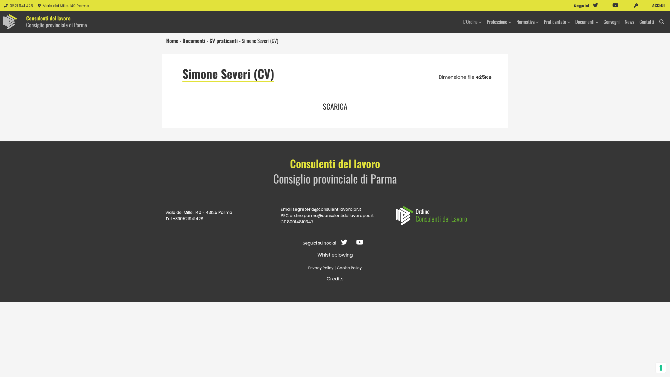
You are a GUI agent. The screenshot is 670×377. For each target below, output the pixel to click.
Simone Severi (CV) (228, 73)
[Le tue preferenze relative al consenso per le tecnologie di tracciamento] (661, 368)
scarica (335, 106)
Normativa (525, 21)
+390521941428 (188, 219)
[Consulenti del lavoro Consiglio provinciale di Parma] (10, 22)
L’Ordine (470, 21)
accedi (658, 5)
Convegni (611, 21)
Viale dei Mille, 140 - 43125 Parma (198, 212)
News (629, 21)
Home (172, 41)
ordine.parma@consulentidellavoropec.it (332, 216)
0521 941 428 (22, 5)
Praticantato (555, 21)
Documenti (584, 21)
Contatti (646, 21)
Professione (497, 21)
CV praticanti (223, 41)
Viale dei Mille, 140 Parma (66, 5)
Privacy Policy (320, 267)
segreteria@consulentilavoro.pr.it (327, 209)
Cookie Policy (349, 267)
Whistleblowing (335, 255)
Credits (335, 278)
